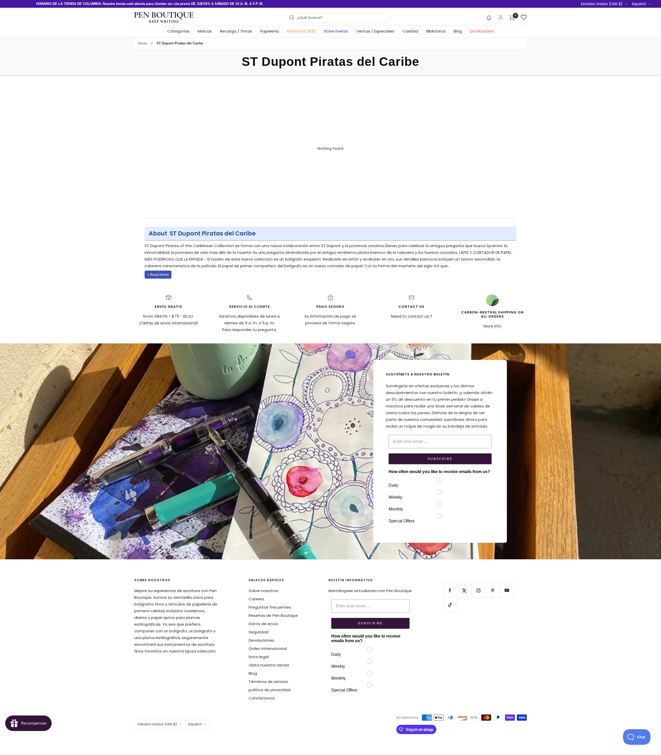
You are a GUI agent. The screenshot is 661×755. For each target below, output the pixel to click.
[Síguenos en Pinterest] (492, 590)
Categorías (178, 31)
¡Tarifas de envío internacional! (168, 323)
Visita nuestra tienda (269, 665)
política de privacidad (269, 690)
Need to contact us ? (411, 316)
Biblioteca (435, 31)
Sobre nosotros (263, 590)
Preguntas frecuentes (270, 607)
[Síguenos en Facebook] (450, 590)
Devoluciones (261, 640)
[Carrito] (512, 17)
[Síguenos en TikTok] (450, 604)
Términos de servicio (268, 681)
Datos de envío (263, 623)
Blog (458, 31)
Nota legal (259, 656)
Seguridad (258, 632)
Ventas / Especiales (375, 31)
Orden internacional (268, 648)
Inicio (142, 43)
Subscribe (440, 459)
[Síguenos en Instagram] (478, 590)
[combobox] (342, 17)
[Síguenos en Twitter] (464, 590)
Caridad (410, 31)
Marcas (205, 31)
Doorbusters (482, 31)
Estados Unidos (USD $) (602, 3)
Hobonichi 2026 (301, 31)
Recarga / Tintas (236, 31)
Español (639, 3)
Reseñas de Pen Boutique (273, 615)
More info (492, 326)
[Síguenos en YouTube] (507, 590)
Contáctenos (262, 698)
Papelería (269, 31)
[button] (489, 17)
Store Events (336, 31)
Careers (256, 599)
